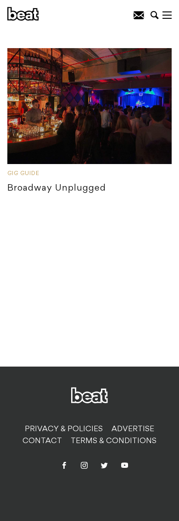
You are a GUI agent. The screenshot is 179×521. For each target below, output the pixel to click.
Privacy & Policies (64, 429)
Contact (42, 441)
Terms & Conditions (114, 441)
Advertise (133, 429)
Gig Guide (23, 173)
